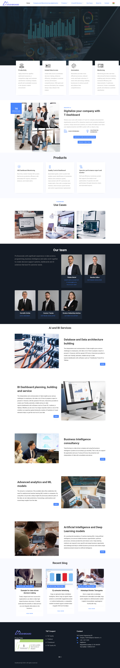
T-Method (50, 639)
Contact (107, 3)
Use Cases (90, 3)
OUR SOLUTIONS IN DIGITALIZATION (84, 137)
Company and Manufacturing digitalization (45, 3)
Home (28, 3)
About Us (98, 3)
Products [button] (64, 3)
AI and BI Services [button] (76, 3)
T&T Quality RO (51, 645)
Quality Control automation (28, 235)
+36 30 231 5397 (72, 284)
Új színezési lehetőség (60, 590)
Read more (29, 613)
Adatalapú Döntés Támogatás (92, 590)
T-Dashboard (50, 642)
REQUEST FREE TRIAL (85, 142)
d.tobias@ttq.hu (72, 282)
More (102, 364)
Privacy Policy (19, 638)
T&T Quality (50, 636)
